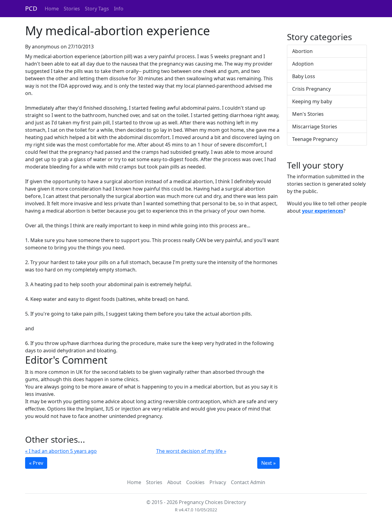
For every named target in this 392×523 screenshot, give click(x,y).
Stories (72, 8)
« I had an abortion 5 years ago (61, 451)
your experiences (322, 210)
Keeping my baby (312, 101)
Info (118, 8)
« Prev (36, 463)
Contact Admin (248, 482)
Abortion (302, 51)
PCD (31, 8)
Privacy (217, 482)
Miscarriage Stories (314, 126)
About (174, 482)
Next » (268, 463)
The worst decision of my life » (191, 451)
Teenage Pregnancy (315, 139)
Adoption (303, 63)
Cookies (195, 482)
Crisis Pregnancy (311, 88)
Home (52, 8)
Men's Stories (308, 114)
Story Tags (97, 8)
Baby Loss (303, 76)
